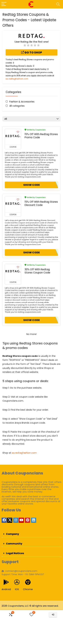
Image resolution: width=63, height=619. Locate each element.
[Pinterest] (27, 520)
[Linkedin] (33, 520)
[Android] (6, 582)
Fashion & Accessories (21, 101)
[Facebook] (4, 520)
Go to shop (33, 52)
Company (12, 534)
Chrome (28, 589)
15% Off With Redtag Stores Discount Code (41, 203)
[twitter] (9, 520)
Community (14, 543)
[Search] (58, 4)
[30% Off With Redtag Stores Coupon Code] (13, 272)
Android (6, 589)
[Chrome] (28, 582)
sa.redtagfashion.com (17, 78)
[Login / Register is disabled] (53, 614)
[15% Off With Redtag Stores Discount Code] (13, 204)
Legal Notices (15, 553)
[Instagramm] (15, 520)
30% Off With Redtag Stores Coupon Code (37, 271)
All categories (17, 105)
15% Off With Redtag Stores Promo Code (41, 135)
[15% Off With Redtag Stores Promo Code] (13, 137)
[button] (31, 534)
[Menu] (4, 4)
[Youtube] (21, 520)
